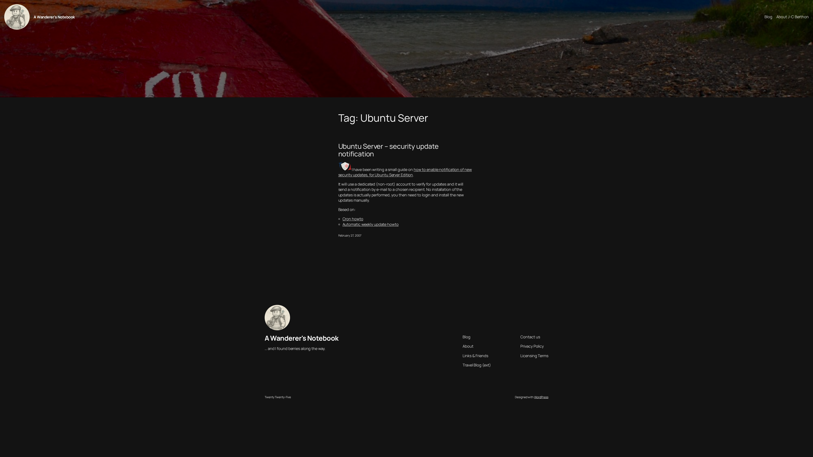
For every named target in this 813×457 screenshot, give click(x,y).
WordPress (541, 397)
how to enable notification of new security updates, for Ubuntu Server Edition (405, 172)
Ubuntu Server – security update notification (388, 150)
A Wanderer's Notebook (54, 16)
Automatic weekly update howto (371, 224)
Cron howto (353, 218)
